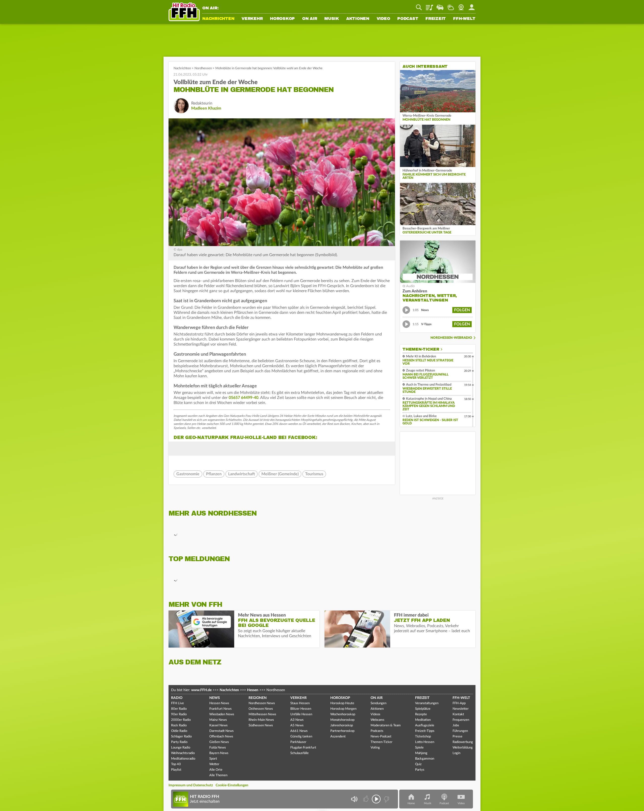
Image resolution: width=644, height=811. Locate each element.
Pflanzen (214, 474)
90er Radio (179, 714)
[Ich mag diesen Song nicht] (386, 799)
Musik (331, 19)
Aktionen (357, 19)
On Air (309, 19)
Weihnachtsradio (183, 753)
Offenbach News (221, 736)
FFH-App (459, 703)
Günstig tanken (301, 736)
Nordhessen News (262, 703)
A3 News (297, 720)
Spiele (419, 747)
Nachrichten (218, 19)
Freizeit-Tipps (424, 731)
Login (456, 753)
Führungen (460, 731)
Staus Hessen (300, 703)
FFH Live (177, 703)
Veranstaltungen (426, 703)
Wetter (450, 6)
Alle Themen (218, 775)
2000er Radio (181, 720)
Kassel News (218, 725)
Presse (457, 736)
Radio (176, 698)
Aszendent (338, 736)
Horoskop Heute (342, 703)
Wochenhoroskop (342, 714)
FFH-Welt (464, 19)
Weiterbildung (463, 747)
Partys (419, 769)
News (214, 698)
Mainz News (218, 720)
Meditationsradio (183, 758)
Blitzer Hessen (300, 709)
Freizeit (435, 19)
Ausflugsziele (424, 725)
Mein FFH (471, 6)
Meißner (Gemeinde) (280, 474)
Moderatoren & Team (386, 725)
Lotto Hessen (424, 742)
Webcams (377, 720)
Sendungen (378, 703)
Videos (375, 714)
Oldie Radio (179, 731)
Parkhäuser (298, 742)
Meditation (423, 720)
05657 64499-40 (243, 398)
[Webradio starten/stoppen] (376, 799)
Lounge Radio (180, 747)
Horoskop (282, 19)
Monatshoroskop (342, 720)
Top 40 (176, 764)
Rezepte (421, 714)
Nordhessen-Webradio (451, 338)
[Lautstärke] (354, 799)
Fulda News (217, 747)
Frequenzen (461, 720)
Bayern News (218, 753)
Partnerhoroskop (342, 731)
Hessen (252, 690)
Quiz (418, 764)
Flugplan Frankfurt (303, 747)
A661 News (299, 731)
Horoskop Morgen (343, 709)
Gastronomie (187, 474)
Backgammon (424, 758)
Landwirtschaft (241, 474)
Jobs (456, 725)
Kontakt (458, 714)
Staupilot (440, 6)
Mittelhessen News (262, 714)
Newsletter (461, 709)
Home (411, 803)
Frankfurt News (220, 709)
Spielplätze (422, 709)
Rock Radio (179, 725)
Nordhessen (203, 68)
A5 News (297, 725)
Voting (375, 747)
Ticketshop (423, 736)
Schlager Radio (181, 736)
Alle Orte (215, 769)
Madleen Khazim (206, 108)
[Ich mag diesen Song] (366, 799)
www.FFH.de (201, 690)
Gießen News (219, 742)
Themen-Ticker (421, 349)
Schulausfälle (299, 753)
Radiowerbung (463, 742)
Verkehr (252, 19)
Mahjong (421, 753)
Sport (213, 758)
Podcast (407, 19)
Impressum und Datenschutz (191, 785)
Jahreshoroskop (341, 725)
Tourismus (314, 474)
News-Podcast (381, 736)
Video (383, 19)
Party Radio (179, 742)
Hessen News (219, 703)
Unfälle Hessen (301, 714)
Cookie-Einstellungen (232, 785)
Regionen (258, 698)
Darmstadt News (221, 731)
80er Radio (179, 709)
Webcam (461, 6)
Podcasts (377, 731)
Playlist (429, 6)
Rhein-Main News (261, 720)
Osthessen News (261, 709)
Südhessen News (261, 725)
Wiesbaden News (221, 714)
